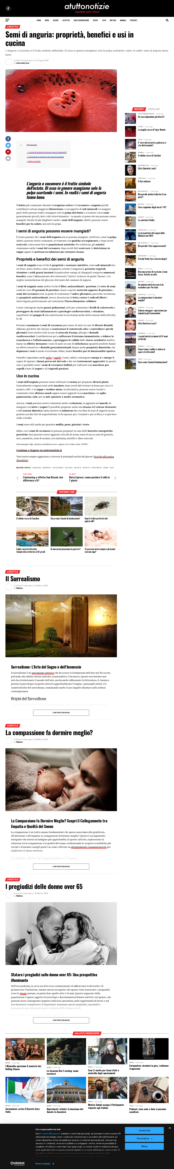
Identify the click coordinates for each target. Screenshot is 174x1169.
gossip (56, 20)
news (47, 20)
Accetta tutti (144, 1130)
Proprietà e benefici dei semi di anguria (46, 156)
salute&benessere (81, 20)
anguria (37, 468)
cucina (69, 468)
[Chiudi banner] (170, 1128)
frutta (87, 468)
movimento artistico (43, 672)
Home (39, 20)
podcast (133, 20)
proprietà (97, 468)
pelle (49, 357)
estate (78, 468)
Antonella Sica (22, 63)
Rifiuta (144, 1146)
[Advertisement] (147, 86)
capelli (57, 357)
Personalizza (143, 1138)
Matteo (19, 588)
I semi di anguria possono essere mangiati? (48, 152)
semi (106, 468)
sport (95, 20)
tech (104, 20)
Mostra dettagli (43, 1163)
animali (123, 20)
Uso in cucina (35, 161)
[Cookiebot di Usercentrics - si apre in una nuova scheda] (17, 1164)
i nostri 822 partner (50, 1133)
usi (112, 468)
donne (23, 993)
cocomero (58, 468)
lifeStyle (66, 20)
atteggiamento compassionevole (89, 846)
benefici (47, 468)
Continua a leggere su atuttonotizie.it (39, 450)
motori (113, 20)
